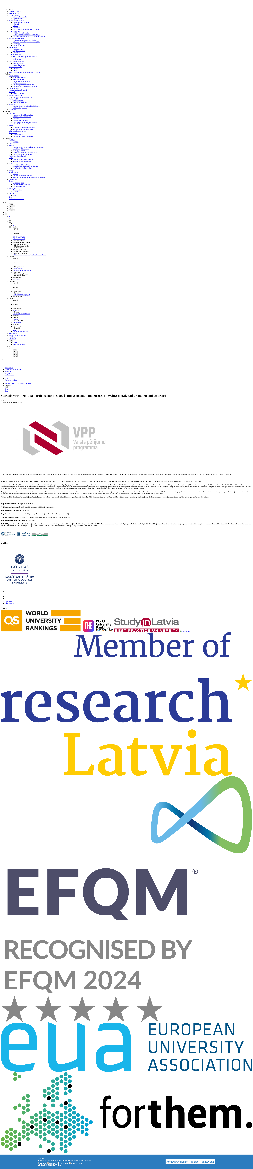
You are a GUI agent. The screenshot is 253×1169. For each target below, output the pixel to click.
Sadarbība (16, 319)
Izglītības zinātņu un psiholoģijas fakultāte (18, 383)
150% (15, 356)
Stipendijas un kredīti (20, 253)
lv (6, 214)
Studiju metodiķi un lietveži (21, 314)
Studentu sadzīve (19, 276)
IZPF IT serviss (9, 603)
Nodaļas (16, 312)
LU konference (9, 375)
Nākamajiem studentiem (21, 251)
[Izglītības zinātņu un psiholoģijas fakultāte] (14, 6)
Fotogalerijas (17, 323)
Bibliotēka (17, 277)
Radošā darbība (19, 321)
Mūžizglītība (16, 279)
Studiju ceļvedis (19, 267)
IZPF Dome (18, 326)
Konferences (18, 296)
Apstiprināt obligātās (177, 1161)
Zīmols (16, 324)
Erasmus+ (17, 272)
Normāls (11, 206)
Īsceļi (11, 340)
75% (14, 350)
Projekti (16, 293)
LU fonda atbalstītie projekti (21, 295)
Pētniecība (17, 291)
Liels (10, 208)
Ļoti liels (11, 210)
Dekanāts (15, 310)
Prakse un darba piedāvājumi (22, 270)
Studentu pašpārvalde (21, 274)
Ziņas (14, 330)
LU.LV (15, 342)
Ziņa (6, 391)
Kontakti (17, 328)
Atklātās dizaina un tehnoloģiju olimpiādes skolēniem (29, 255)
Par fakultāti (18, 308)
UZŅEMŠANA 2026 (19, 237)
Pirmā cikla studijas (20, 244)
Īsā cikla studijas (19, 240)
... (6, 387)
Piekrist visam (207, 1161)
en (13, 225)
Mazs (11, 204)
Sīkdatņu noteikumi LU (49, 1164)
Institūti (16, 315)
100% (15, 352)
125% (15, 354)
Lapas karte (8, 602)
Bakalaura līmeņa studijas (22, 242)
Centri (16, 317)
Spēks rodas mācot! (19, 239)
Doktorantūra (18, 248)
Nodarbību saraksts (19, 344)
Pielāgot (194, 1161)
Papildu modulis (18, 268)
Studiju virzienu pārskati (20, 331)
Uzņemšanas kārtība (20, 249)
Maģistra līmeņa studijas (21, 246)
